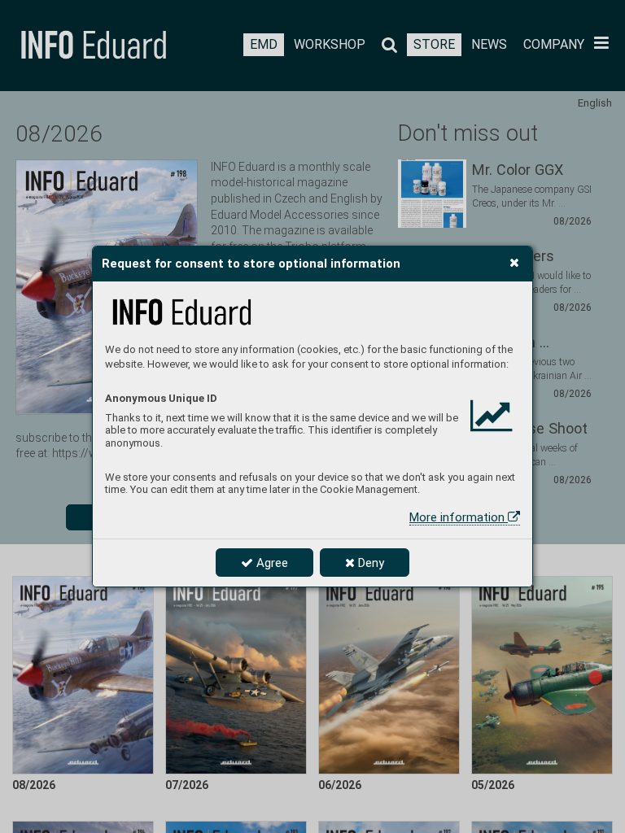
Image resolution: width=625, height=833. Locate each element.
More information (458, 517)
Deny (369, 563)
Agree (270, 563)
